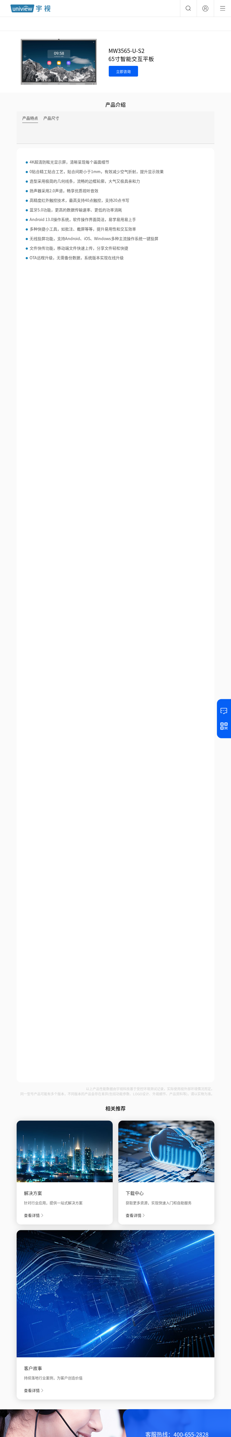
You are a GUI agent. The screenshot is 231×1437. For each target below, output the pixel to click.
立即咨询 (123, 71)
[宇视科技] (30, 8)
